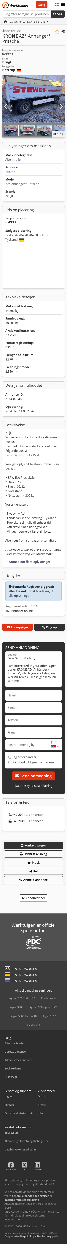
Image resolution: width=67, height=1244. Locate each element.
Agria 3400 (16, 1007)
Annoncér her (35, 898)
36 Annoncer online (19, 611)
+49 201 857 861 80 (25, 969)
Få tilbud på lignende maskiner (34, 762)
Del (35, 871)
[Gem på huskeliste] (57, 31)
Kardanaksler (49, 998)
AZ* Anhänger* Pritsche (22, 184)
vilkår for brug (43, 1236)
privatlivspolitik (22, 1236)
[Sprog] (57, 4)
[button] (63, 4)
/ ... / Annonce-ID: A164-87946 (26, 21)
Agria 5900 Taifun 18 (24, 1016)
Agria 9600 (49, 1016)
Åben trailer (13, 160)
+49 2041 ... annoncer (27, 815)
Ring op (51, 627)
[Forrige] (6, 106)
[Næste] (61, 106)
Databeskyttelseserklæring (33, 786)
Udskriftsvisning (35, 854)
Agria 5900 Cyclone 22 (43, 1007)
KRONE (10, 172)
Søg (59, 14)
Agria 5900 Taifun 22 (22, 998)
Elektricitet (33, 1025)
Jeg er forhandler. (25, 757)
